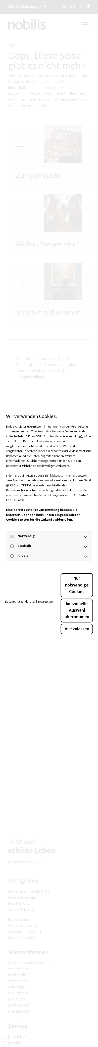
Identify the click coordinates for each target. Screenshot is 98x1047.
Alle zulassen (77, 629)
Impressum (45, 601)
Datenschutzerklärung (20, 601)
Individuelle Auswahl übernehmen (77, 610)
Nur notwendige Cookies (77, 585)
